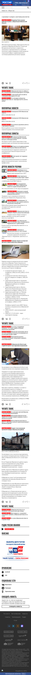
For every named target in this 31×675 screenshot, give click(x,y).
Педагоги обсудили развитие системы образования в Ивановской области (15, 147)
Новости (24, 614)
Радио (24, 617)
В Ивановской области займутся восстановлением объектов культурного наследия (15, 91)
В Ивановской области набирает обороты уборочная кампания (18, 212)
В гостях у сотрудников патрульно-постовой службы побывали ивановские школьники (13, 328)
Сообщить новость (15, 606)
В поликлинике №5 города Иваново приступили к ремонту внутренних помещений (18, 202)
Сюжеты (7, 617)
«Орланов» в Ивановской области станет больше (17, 230)
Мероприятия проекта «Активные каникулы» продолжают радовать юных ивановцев (14, 338)
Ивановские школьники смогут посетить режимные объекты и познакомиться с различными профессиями (15, 333)
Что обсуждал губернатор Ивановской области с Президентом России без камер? (15, 100)
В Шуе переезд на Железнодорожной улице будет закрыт (18, 176)
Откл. (23, 673)
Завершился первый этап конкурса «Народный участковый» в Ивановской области (18, 193)
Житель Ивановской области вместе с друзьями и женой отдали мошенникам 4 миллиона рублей (15, 422)
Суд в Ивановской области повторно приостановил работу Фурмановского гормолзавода (18, 222)
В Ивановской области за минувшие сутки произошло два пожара (13, 510)
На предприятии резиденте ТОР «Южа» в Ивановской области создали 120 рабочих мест (17, 185)
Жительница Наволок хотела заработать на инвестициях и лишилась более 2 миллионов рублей (14, 417)
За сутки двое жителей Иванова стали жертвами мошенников (15, 412)
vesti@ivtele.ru (5, 659)
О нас (15, 620)
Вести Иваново (16, 614)
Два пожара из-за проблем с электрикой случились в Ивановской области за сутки (15, 515)
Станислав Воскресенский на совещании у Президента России (14, 95)
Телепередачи (16, 617)
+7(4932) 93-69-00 (22, 659)
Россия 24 (7, 614)
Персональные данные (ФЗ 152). (21, 666)
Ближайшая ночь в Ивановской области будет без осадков (18, 170)
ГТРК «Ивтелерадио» (22, 3)
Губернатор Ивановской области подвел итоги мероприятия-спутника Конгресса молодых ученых (14, 138)
